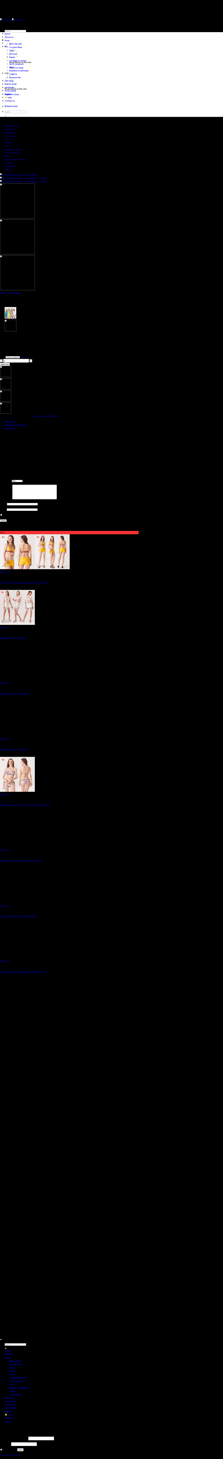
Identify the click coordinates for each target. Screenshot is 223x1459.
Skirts (7, 156)
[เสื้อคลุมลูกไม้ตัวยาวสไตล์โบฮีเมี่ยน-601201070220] (10, 330)
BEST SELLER (15, 43)
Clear (22, 357)
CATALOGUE (10, 90)
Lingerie (13, 74)
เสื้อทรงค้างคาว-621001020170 (14, 1237)
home (7, 33)
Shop (7, 40)
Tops (7, 139)
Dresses (8, 142)
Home (3, 292)
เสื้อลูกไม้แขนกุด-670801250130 (14, 1007)
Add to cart (5, 364)
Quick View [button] (5, 571)
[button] (6, 46)
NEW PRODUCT (12, 126)
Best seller (10, 129)
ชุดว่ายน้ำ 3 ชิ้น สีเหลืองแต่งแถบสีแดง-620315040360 (24, 582)
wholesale (9, 87)
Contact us (10, 100)
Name (3, 504)
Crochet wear (11, 136)
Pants (7, 146)
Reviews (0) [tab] (10, 428)
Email (3, 509)
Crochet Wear (15, 47)
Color (2, 357)
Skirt (11, 67)
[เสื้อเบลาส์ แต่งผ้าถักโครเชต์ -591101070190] (10, 318)
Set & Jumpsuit (16, 64)
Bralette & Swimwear (19, 70)
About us (9, 37)
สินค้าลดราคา (11, 132)
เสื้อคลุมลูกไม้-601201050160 (13, 638)
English (8, 94)
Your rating (6, 480)
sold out (8, 169)
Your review (6, 498)
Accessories (15, 77)
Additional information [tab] (16, 425)
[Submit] (6, 115)
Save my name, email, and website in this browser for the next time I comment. (40, 514)
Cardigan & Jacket (17, 60)
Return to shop (16, 67)
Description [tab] (10, 421)
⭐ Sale (8, 97)
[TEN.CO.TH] (12, 20)
